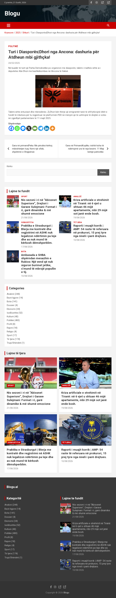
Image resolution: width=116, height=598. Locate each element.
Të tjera (77, 222)
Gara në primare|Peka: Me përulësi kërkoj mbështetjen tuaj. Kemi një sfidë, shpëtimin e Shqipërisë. (32, 148)
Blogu (12, 13)
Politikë (13, 46)
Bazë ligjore (12, 297)
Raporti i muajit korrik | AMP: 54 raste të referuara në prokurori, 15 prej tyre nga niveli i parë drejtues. (90, 231)
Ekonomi (11, 309)
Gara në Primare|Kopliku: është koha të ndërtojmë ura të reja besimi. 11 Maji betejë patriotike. (85, 148)
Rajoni (10, 327)
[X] (29, 128)
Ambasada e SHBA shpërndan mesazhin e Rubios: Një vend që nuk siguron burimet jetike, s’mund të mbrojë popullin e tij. (38, 263)
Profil (9, 324)
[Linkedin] (46, 128)
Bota (23, 252)
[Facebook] (11, 128)
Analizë (77, 196)
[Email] (34, 128)
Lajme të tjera (16, 353)
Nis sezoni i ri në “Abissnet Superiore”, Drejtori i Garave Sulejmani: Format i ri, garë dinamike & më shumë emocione (39, 206)
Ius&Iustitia (27, 222)
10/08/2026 (79, 240)
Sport (24, 196)
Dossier (10, 305)
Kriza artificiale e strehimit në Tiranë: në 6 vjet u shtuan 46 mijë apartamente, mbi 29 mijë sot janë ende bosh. (91, 206)
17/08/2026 (27, 247)
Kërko (10, 166)
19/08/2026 (79, 217)
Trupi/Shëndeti (14, 342)
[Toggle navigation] (9, 25)
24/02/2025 (14, 63)
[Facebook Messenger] (23, 128)
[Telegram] (40, 128)
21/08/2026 (27, 217)
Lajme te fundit (19, 191)
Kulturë (10, 316)
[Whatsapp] (17, 128)
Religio (10, 331)
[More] (52, 128)
